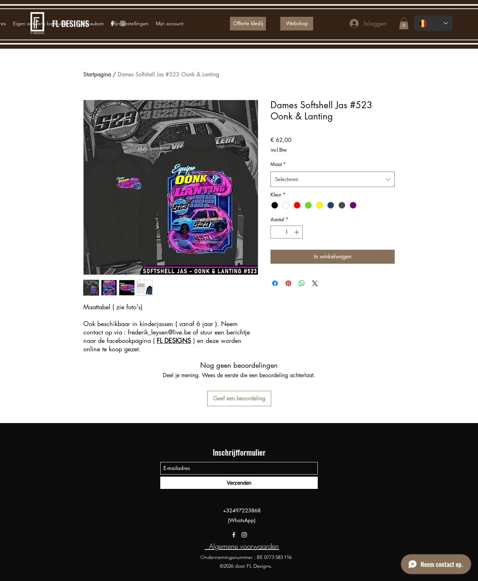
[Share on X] (315, 283)
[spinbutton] (286, 232)
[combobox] (332, 179)
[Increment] (297, 232)
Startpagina (97, 74)
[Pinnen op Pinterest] (288, 283)
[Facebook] (233, 534)
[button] (404, 23)
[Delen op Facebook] (275, 283)
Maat (278, 164)
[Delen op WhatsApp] (301, 283)
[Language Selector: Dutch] (433, 23)
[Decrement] (276, 232)
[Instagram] (244, 534)
